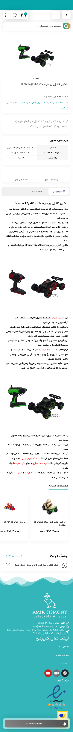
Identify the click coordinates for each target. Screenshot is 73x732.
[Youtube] (48, 673)
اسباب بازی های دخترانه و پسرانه (31, 102)
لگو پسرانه (19, 463)
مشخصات (37, 191)
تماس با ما (63, 646)
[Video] (56, 673)
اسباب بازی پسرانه (59, 102)
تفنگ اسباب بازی (30, 458)
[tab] (59, 191)
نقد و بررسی (59, 191)
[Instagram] (65, 673)
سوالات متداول (61, 655)
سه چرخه (29, 472)
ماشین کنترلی (58, 317)
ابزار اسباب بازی (40, 463)
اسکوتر (19, 472)
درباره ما (65, 663)
